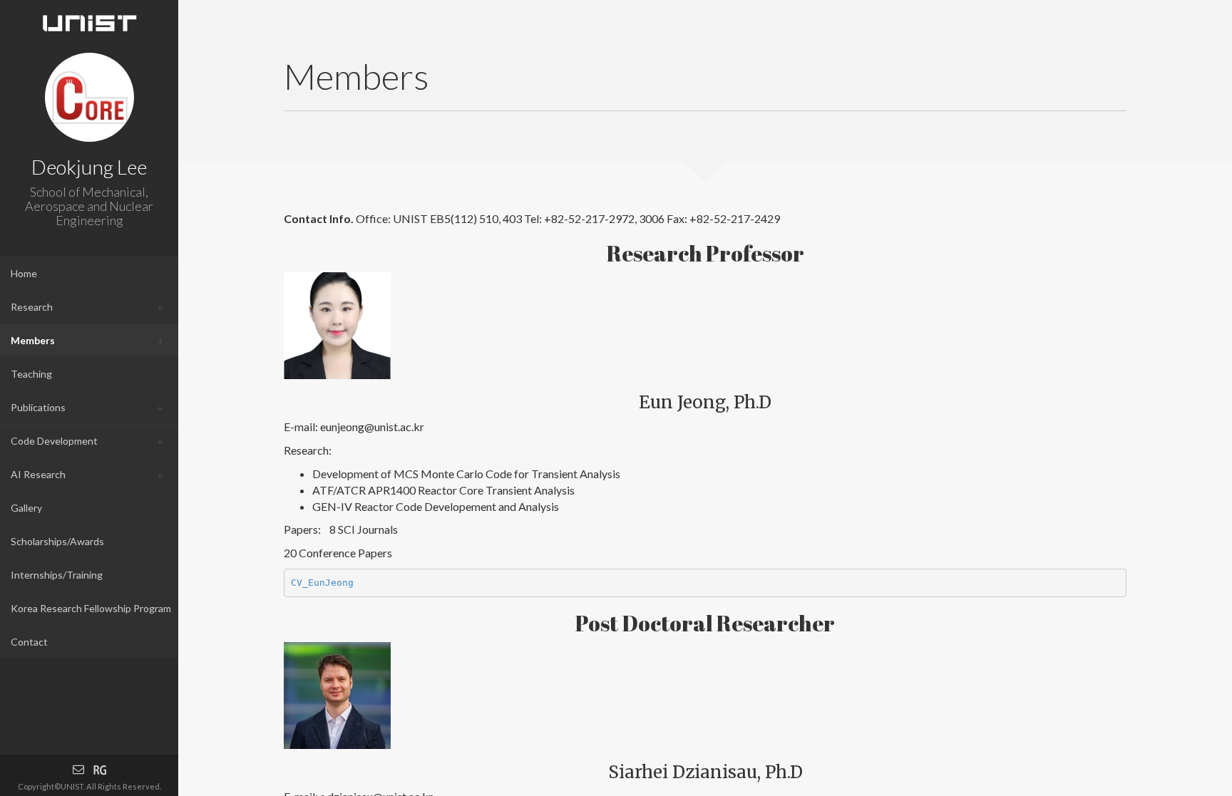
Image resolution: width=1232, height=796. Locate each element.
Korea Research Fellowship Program (91, 608)
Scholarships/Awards (57, 541)
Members (33, 340)
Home (24, 273)
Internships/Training (57, 575)
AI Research (38, 474)
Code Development (54, 441)
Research (32, 307)
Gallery (26, 508)
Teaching (31, 374)
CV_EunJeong (322, 582)
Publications (38, 407)
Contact (29, 642)
